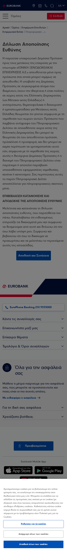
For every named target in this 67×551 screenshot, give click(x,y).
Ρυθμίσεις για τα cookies (33, 523)
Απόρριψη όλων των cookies (33, 534)
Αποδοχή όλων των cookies (33, 544)
